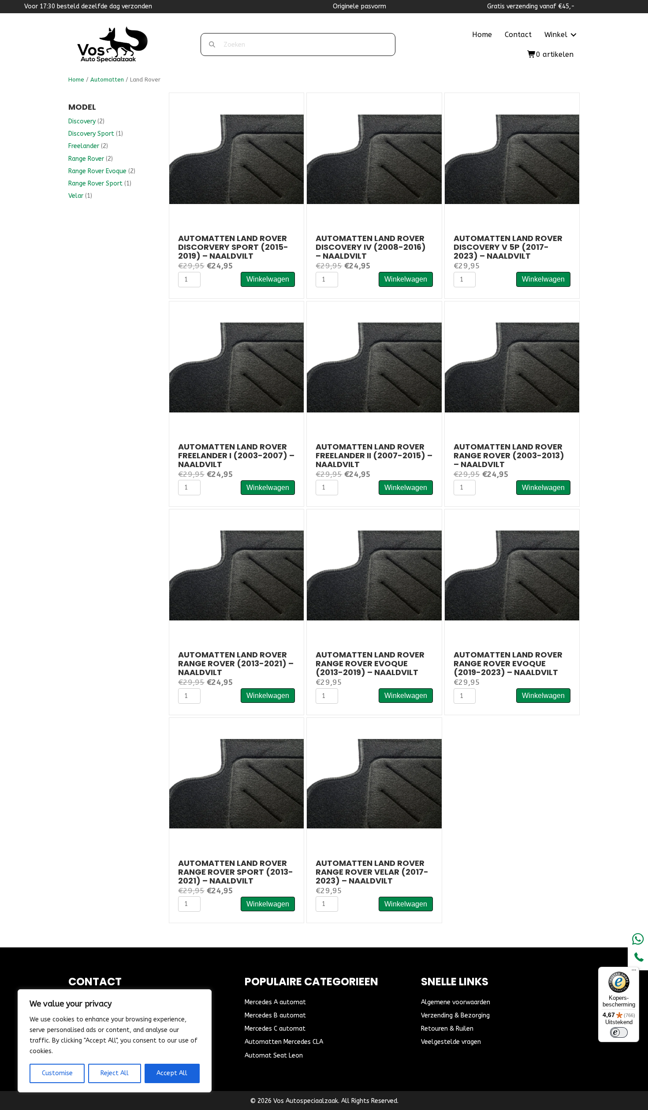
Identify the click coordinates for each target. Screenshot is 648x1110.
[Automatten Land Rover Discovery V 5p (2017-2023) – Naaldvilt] (512, 159)
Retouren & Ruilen (447, 1028)
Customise (57, 1073)
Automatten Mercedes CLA (284, 1042)
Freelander (83, 146)
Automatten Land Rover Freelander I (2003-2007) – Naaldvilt (236, 455)
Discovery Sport (91, 133)
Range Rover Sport (95, 183)
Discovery (82, 121)
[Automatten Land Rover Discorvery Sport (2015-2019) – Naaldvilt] (236, 159)
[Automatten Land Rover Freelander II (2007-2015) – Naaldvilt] (374, 367)
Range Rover (86, 159)
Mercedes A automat (275, 1002)
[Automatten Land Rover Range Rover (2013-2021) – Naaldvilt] (236, 575)
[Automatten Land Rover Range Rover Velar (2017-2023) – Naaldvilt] (374, 783)
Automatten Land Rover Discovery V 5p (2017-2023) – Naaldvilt (508, 247)
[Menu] (634, 972)
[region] (115, 1040)
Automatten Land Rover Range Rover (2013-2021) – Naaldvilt (236, 663)
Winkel (555, 34)
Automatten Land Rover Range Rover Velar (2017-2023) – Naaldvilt (372, 872)
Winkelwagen (267, 279)
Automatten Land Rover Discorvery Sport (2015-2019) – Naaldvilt (233, 247)
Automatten (107, 79)
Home (482, 34)
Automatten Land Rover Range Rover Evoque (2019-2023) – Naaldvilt (508, 663)
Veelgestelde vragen (451, 1042)
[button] (573, 35)
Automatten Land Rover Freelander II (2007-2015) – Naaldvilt (374, 455)
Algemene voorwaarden (455, 1002)
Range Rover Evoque (97, 171)
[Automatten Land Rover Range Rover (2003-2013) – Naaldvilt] (512, 367)
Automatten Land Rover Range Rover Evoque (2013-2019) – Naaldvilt (370, 663)
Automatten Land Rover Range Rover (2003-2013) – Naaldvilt (509, 455)
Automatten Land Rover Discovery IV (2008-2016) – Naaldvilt (371, 247)
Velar (75, 196)
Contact (518, 34)
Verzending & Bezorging (455, 1015)
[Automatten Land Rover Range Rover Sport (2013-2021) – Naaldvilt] (236, 783)
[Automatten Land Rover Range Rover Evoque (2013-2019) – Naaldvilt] (374, 575)
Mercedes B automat (275, 1015)
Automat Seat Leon (274, 1055)
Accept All (171, 1073)
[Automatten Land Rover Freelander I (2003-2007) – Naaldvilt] (236, 367)
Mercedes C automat (275, 1028)
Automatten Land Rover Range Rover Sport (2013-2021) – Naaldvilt (235, 872)
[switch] (619, 1032)
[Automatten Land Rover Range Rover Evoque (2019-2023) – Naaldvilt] (512, 575)
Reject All (115, 1073)
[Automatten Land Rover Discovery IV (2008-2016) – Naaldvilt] (374, 159)
